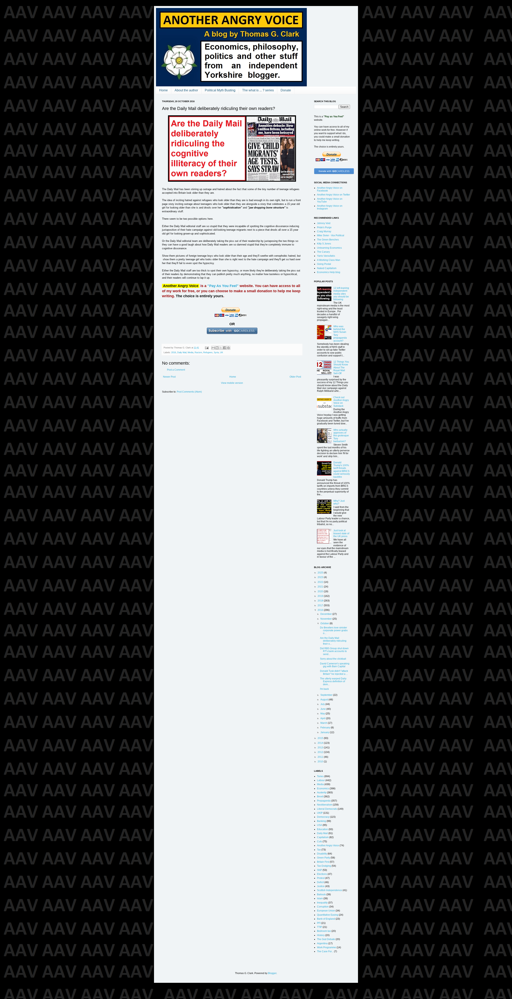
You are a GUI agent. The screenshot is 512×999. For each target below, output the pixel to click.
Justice (321, 886)
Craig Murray (324, 231)
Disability (322, 853)
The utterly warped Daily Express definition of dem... (333, 681)
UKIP (320, 813)
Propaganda (324, 800)
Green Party (323, 857)
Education (322, 829)
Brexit (320, 796)
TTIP (319, 927)
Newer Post (169, 376)
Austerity (321, 792)
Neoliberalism (324, 804)
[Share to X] (221, 348)
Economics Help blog (328, 272)
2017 (321, 605)
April (323, 718)
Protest (321, 878)
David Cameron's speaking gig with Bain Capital (334, 665)
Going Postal (324, 264)
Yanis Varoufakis (326, 255)
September (326, 695)
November (326, 618)
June (323, 709)
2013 (321, 747)
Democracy (323, 817)
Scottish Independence (329, 890)
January (325, 732)
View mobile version (232, 383)
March (324, 723)
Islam (320, 898)
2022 (321, 582)
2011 (321, 757)
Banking (321, 821)
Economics (323, 788)
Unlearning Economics (329, 247)
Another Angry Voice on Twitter (333, 194)
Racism (198, 352)
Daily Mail (181, 352)
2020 (321, 591)
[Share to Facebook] (225, 348)
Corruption (323, 906)
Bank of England (326, 918)
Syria (216, 352)
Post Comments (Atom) (189, 391)
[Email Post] (206, 347)
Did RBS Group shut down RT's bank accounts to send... (334, 651)
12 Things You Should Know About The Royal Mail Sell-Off (341, 367)
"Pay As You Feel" (223, 286)
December (326, 614)
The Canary (323, 251)
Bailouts (321, 894)
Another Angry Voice (328, 845)
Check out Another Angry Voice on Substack (341, 401)
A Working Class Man (328, 260)
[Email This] (213, 348)
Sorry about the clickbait (333, 658)
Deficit (320, 882)
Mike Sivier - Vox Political (330, 235)
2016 (173, 352)
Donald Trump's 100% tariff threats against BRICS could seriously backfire (341, 469)
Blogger (272, 973)
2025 (321, 572)
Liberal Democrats (327, 809)
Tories (320, 776)
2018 (321, 600)
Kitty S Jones (324, 243)
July (322, 704)
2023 (321, 577)
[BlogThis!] (217, 348)
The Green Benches (328, 239)
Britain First (323, 861)
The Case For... (325, 951)
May (323, 713)
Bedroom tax (324, 931)
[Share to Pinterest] (228, 348)
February (325, 727)
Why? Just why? (339, 502)
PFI (319, 923)
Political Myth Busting (220, 90)
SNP (319, 870)
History (321, 935)
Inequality (322, 902)
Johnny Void (323, 223)
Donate (286, 90)
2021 (321, 586)
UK (221, 352)
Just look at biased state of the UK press (341, 533)
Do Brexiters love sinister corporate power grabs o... (334, 630)
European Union (326, 910)
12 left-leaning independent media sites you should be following (341, 294)
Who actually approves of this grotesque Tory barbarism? (341, 436)
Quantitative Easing (327, 914)
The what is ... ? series (258, 90)
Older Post (295, 376)
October (325, 623)
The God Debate (326, 939)
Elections (322, 874)
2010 (321, 761)
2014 (321, 743)
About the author (186, 90)
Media (190, 352)
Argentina (322, 943)
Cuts (319, 841)
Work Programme (326, 947)
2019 (321, 596)
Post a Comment (176, 369)
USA (319, 825)
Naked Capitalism (326, 268)
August (324, 699)
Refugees (208, 352)
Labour (321, 780)
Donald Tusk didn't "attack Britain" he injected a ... (334, 672)
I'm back (324, 689)
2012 (321, 752)
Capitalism (323, 837)
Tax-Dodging (324, 865)
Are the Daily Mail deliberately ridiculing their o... (333, 641)
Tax (319, 849)
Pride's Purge (324, 227)
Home (163, 90)
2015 (321, 738)
